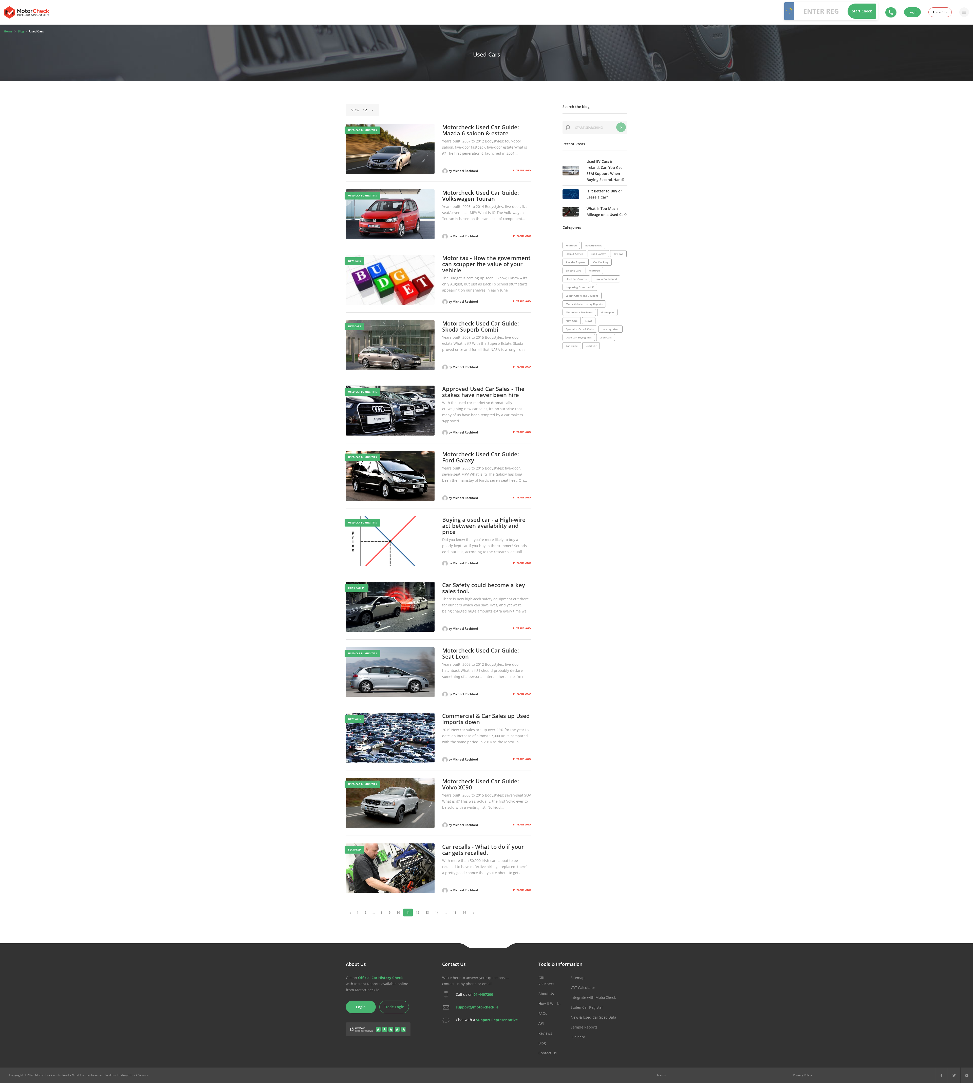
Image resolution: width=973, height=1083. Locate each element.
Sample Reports (584, 1027)
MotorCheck (26, 12)
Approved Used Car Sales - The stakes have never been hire (483, 392)
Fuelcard (578, 1037)
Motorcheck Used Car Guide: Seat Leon (480, 653)
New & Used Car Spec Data (593, 1017)
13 (427, 912)
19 (464, 912)
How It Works (549, 1003)
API (541, 1023)
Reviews (545, 1033)
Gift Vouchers (546, 980)
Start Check (862, 11)
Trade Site (940, 12)
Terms (661, 1075)
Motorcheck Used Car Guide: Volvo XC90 (480, 784)
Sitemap (578, 977)
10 (398, 912)
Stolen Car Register (587, 1007)
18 (455, 912)
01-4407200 (483, 994)
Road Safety (356, 588)
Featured (354, 849)
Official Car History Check (380, 977)
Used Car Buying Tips (362, 130)
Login (912, 12)
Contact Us (547, 1053)
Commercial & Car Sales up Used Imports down (486, 719)
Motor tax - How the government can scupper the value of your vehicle (486, 264)
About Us (546, 993)
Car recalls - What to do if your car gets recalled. (483, 849)
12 (417, 912)
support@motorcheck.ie (477, 1007)
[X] (954, 1075)
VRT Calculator (583, 987)
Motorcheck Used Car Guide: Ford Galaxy (480, 457)
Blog (542, 1043)
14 (437, 912)
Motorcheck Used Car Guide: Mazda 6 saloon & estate (480, 130)
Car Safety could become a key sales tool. (483, 588)
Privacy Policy (802, 1075)
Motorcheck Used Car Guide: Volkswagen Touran (480, 195)
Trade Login (394, 1006)
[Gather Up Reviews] (378, 1026)
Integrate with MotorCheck (593, 997)
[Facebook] (941, 1075)
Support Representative (497, 1019)
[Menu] (964, 12)
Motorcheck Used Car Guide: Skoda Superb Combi (480, 326)
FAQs (542, 1013)
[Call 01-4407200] (890, 12)
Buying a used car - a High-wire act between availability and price (484, 525)
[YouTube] (967, 1075)
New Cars (354, 261)
